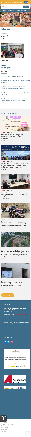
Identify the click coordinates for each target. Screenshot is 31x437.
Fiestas (4, 10)
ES (22, 10)
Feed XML (4, 431)
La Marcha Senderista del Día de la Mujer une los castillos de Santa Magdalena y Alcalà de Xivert (13, 87)
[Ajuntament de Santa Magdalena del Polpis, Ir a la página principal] (8, 6)
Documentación (11, 10)
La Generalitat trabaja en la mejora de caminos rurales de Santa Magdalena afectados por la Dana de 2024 (15, 254)
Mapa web (4, 429)
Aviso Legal (4, 427)
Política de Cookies (6, 426)
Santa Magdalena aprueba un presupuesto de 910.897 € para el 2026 (15, 93)
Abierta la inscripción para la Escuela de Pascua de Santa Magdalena (15, 81)
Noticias (4, 65)
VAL (25, 10)
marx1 (4, 36)
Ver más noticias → (7, 295)
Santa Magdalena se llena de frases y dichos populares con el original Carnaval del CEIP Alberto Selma (15, 99)
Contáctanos (4, 422)
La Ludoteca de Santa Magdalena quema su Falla (13, 76)
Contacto (18, 10)
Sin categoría (6, 68)
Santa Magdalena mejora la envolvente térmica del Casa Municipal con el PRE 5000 (12, 284)
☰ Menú (25, 6)
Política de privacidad (7, 424)
